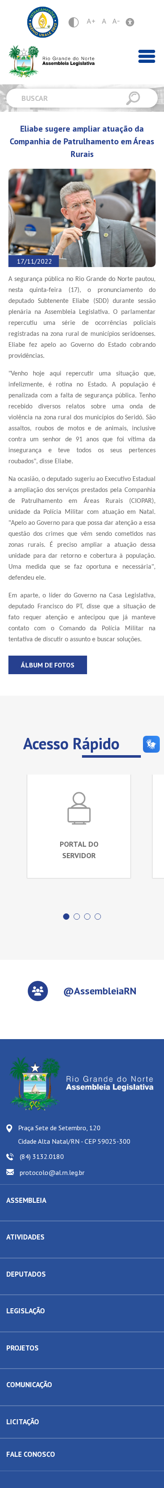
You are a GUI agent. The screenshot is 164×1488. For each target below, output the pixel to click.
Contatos (17, 1288)
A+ (91, 21)
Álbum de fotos (47, 665)
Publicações (21, 1399)
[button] (66, 916)
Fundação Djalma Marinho (38, 1214)
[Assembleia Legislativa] (48, 61)
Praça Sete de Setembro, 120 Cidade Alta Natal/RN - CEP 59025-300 (74, 1134)
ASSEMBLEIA (26, 1200)
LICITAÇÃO (22, 1421)
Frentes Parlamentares (34, 1251)
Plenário (16, 1251)
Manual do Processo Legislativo (46, 1325)
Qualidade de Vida (29, 1362)
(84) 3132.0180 (42, 1156)
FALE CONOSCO (30, 1454)
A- (116, 21)
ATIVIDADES (25, 1237)
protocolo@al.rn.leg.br (52, 1172)
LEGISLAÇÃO (25, 1310)
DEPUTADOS (26, 1274)
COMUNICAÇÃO (29, 1384)
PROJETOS (22, 1348)
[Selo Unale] (42, 22)
